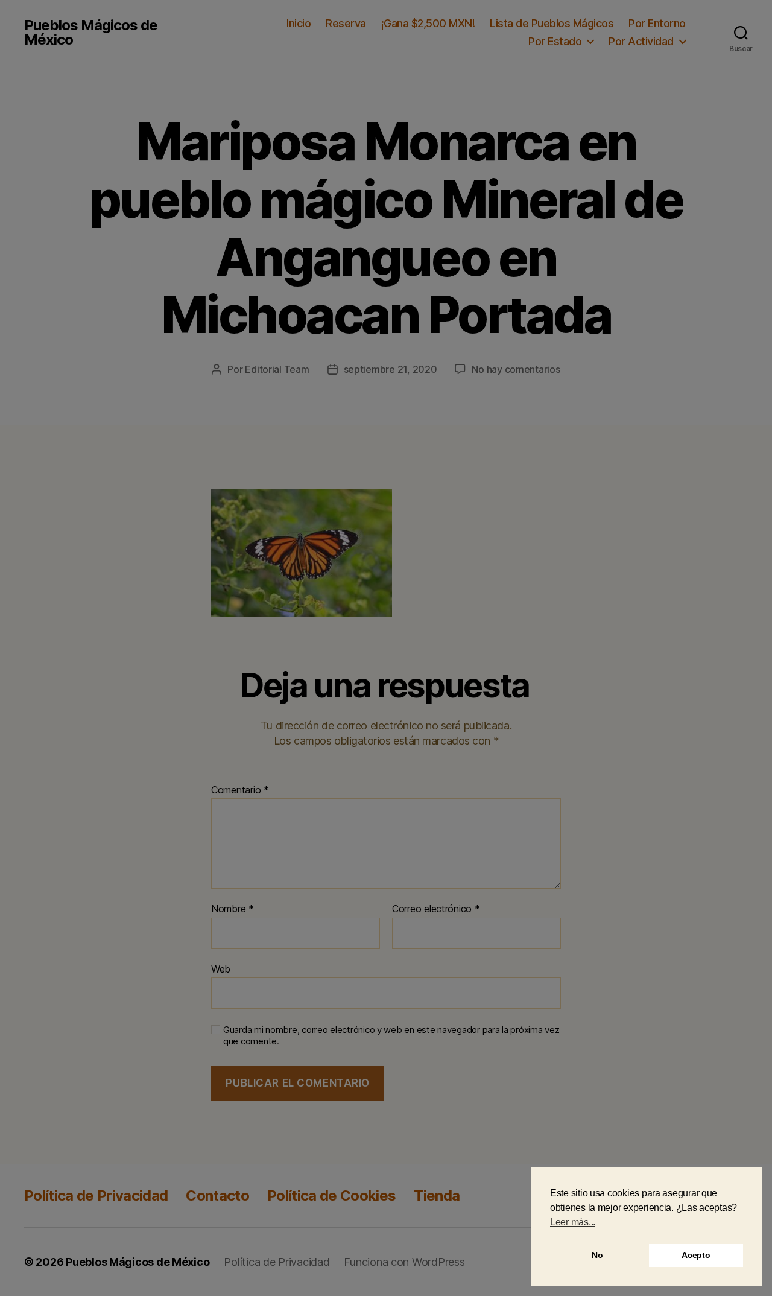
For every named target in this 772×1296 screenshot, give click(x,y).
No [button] (597, 1255)
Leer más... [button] (572, 1222)
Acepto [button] (696, 1255)
